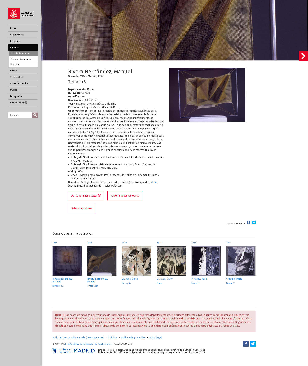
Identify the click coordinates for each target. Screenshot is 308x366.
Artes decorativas (20, 83)
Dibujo (13, 70)
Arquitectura (17, 34)
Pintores (15, 64)
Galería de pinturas (20, 53)
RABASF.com (17, 102)
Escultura (15, 41)
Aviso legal (155, 337)
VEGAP (154, 182)
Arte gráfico (16, 76)
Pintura (14, 47)
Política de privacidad (133, 337)
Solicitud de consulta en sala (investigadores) (78, 337)
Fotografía (16, 96)
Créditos (112, 337)
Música (13, 89)
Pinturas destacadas (21, 59)
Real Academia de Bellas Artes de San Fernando (88, 344)
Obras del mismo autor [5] (86, 195)
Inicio (13, 28)
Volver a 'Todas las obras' (124, 195)
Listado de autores (81, 208)
